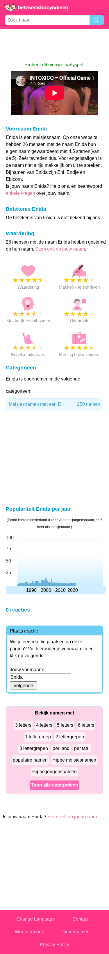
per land (61, 748)
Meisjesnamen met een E (54, 404)
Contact (80, 919)
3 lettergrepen (33, 748)
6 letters (86, 725)
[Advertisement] (54, 45)
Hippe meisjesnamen (74, 760)
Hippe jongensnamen (54, 771)
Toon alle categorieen (54, 785)
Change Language (35, 919)
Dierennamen (75, 931)
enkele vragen (20, 193)
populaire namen (30, 760)
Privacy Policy (54, 944)
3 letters (23, 725)
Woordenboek (29, 931)
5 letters (65, 725)
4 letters (44, 725)
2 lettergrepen (70, 736)
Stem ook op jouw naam (60, 248)
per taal (82, 748)
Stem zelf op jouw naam (72, 816)
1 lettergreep (38, 736)
